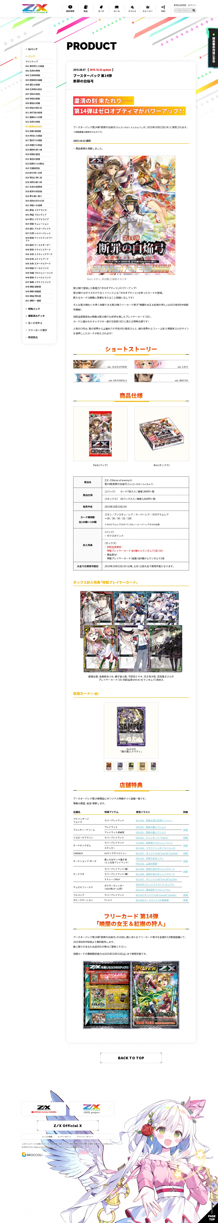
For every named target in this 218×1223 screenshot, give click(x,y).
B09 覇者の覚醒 (33, 103)
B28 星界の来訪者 (34, 191)
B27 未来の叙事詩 (34, 187)
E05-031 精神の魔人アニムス (151, 827)
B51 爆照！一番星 (33, 300)
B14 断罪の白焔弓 (34, 126)
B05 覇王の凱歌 (33, 84)
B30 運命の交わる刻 (35, 200)
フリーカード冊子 (37, 330)
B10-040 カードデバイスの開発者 (152, 900)
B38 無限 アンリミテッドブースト (39, 239)
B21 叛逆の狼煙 (33, 159)
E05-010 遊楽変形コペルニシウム (153, 889)
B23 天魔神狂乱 (33, 168)
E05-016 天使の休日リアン (150, 858)
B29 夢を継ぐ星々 (34, 196)
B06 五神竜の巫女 (34, 89)
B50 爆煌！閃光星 (33, 296)
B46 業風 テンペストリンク (38, 277)
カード (101, 11)
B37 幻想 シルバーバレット (38, 233)
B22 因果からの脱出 (35, 163)
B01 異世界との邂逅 (35, 66)
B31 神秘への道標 (34, 205)
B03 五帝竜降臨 (33, 75)
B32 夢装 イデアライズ (36, 210)
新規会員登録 (180, 5)
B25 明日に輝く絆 (34, 177)
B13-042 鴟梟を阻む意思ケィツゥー (154, 820)
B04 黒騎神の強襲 (34, 80)
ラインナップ (32, 61)
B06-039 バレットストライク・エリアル (155, 884)
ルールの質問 (47, 1137)
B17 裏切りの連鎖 (34, 140)
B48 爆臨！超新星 (33, 286)
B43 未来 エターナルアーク (38, 263)
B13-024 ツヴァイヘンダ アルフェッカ (155, 848)
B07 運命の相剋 (33, 94)
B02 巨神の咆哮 (33, 70)
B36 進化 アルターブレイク (38, 228)
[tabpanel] (131, 730)
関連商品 (33, 337)
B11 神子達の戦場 (34, 112)
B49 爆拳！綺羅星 (33, 291)
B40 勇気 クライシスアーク (38, 249)
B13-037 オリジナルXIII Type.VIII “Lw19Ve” (157, 853)
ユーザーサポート (64, 1137)
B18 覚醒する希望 (34, 145)
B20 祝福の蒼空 (33, 154)
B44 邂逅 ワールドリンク (37, 268)
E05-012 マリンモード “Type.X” (152, 837)
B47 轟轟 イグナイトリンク (38, 282)
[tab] (109, 767)
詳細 (185, 829)
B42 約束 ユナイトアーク (37, 259)
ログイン (192, 5)
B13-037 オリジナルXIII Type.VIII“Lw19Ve (156, 879)
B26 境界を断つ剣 (34, 182)
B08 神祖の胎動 (33, 98)
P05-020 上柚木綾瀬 (146, 863)
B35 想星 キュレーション (37, 224)
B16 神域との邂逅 (34, 135)
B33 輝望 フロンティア (36, 214)
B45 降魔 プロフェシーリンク (39, 273)
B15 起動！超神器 (33, 131)
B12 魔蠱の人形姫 (34, 117)
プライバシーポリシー (85, 1137)
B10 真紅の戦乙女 (34, 108)
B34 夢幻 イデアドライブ (37, 219)
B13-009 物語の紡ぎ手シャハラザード (155, 868)
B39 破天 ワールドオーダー (38, 245)
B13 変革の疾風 (33, 122)
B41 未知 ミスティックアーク (39, 254)
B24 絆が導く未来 (34, 173)
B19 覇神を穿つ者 (34, 149)
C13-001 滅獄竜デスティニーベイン (154, 842)
